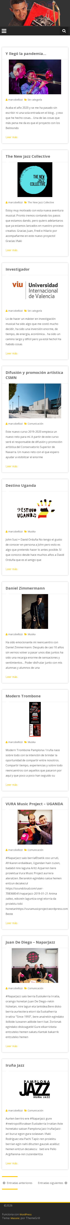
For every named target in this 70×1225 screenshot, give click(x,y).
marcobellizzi (15, 99)
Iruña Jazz (15, 1065)
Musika (32, 531)
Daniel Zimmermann (25, 588)
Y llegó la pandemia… (26, 53)
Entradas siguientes (51, 1183)
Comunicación (35, 423)
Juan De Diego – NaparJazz (30, 942)
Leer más (11, 137)
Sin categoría (35, 99)
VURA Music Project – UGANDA (34, 803)
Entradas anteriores (19, 1183)
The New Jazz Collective (28, 156)
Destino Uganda (21, 485)
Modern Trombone (23, 695)
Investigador (18, 269)
